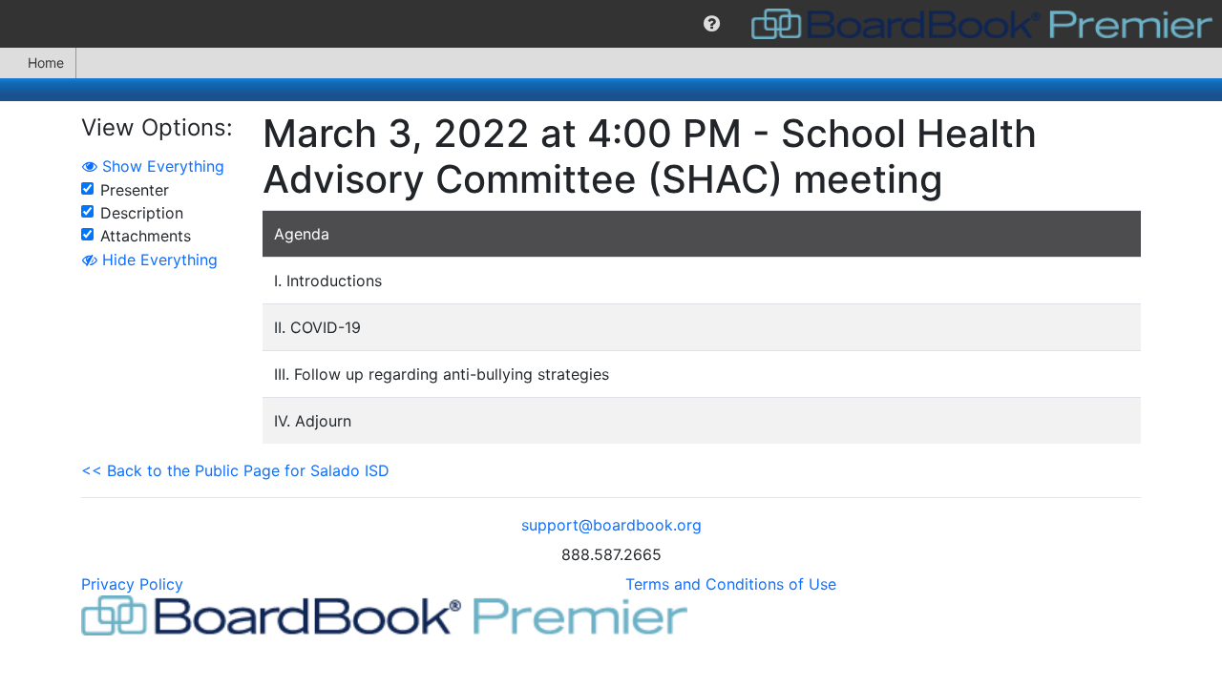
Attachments (145, 235)
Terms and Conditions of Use (730, 583)
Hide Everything (157, 259)
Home (46, 62)
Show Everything (160, 166)
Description (141, 212)
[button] (711, 23)
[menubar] (611, 24)
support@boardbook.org (611, 524)
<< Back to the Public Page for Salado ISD (235, 470)
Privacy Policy (132, 583)
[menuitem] (712, 24)
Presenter (134, 189)
